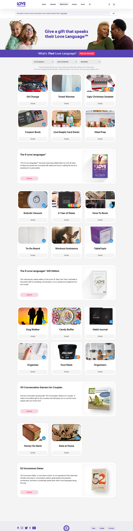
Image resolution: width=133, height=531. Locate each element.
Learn (44, 4)
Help (93, 528)
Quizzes (53, 4)
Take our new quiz (87, 53)
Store (83, 4)
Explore (29, 178)
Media (102, 528)
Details (33, 104)
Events (74, 4)
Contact (111, 528)
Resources (64, 4)
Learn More (63, 13)
